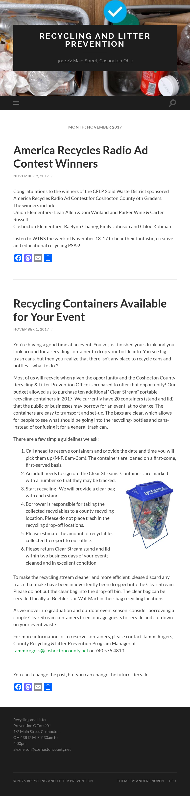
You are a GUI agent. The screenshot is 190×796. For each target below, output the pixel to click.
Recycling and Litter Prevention (95, 39)
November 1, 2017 (31, 329)
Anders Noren (150, 781)
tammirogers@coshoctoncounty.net (50, 650)
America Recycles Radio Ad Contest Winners (80, 156)
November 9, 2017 (31, 176)
